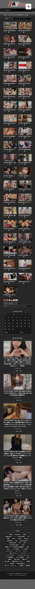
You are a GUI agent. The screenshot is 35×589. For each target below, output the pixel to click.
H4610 (13, 538)
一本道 (27, 557)
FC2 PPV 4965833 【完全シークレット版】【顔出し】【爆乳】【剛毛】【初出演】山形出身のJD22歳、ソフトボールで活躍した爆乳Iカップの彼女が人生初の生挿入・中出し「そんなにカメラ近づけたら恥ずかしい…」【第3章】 (17, 362)
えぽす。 (28, 546)
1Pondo (10, 534)
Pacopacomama (12, 542)
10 (13, 320)
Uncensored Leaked (13, 544)
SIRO (24, 542)
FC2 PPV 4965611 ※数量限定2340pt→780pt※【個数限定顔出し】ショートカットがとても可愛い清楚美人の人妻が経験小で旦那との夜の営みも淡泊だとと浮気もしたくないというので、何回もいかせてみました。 (17, 486)
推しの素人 (7, 561)
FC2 (28, 536)
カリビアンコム (9, 551)
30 (9, 329)
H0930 (8, 538)
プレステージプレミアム (23, 555)
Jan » (21, 332)
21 (29, 323)
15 (5, 323)
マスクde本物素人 (9, 557)
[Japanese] (14, 300)
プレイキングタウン (10, 555)
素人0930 (12, 563)
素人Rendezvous (21, 563)
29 (5, 329)
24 (13, 326)
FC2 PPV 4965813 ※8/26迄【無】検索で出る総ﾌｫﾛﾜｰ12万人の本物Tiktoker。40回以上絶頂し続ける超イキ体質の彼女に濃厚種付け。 (18, 393)
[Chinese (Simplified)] (5, 300)
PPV (20, 542)
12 (21, 320)
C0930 (24, 534)
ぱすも (8, 548)
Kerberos (26, 538)
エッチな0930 (16, 548)
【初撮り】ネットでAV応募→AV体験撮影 (14, 546)
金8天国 (21, 565)
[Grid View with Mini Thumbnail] (26, 18)
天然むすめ (24, 559)
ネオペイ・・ (26, 551)
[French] (9, 300)
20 (25, 323)
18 (17, 323)
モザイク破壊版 (20, 557)
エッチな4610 (24, 548)
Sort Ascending (14, 18)
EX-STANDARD (21, 536)
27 (25, 326)
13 (25, 320)
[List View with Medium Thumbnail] (30, 18)
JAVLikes (17, 573)
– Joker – (23, 544)
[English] (7, 300)
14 (29, 320)
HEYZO (19, 538)
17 (13, 323)
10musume (17, 534)
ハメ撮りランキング (13, 553)
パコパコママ (23, 553)
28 (29, 326)
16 (9, 323)
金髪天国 (28, 565)
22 (5, 326)
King (16, 540)
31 (13, 329)
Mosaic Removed (24, 540)
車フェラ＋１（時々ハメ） (11, 565)
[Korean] (17, 300)
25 (17, 326)
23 (9, 326)
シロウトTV (18, 551)
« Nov (6, 332)
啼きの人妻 (16, 559)
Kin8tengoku (10, 540)
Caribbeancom (8, 536)
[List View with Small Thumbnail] (28, 18)
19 (21, 323)
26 (21, 326)
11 (17, 320)
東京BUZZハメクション (17, 561)
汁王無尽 (28, 561)
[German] (12, 300)
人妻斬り (10, 559)
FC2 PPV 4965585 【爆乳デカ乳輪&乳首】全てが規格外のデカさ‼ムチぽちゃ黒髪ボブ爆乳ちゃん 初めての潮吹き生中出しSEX (17, 518)
